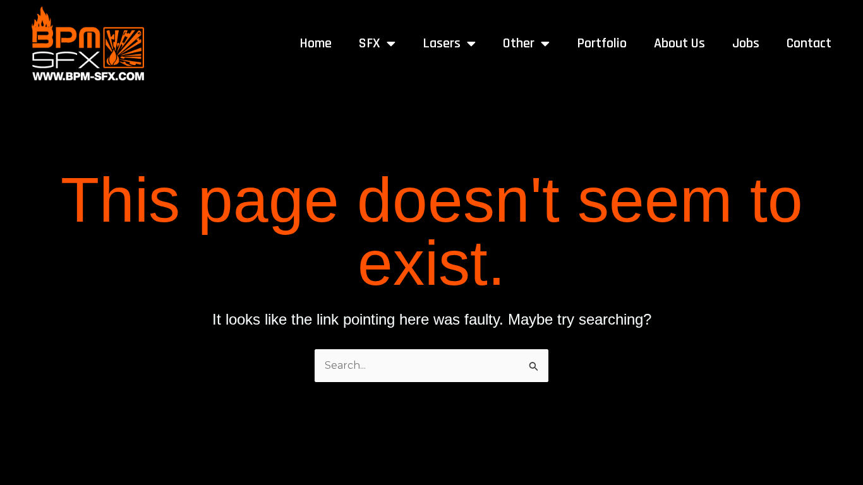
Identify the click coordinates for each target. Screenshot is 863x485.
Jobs (745, 43)
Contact (809, 43)
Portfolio (602, 43)
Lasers (442, 43)
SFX (369, 43)
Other (518, 43)
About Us (679, 43)
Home (315, 43)
